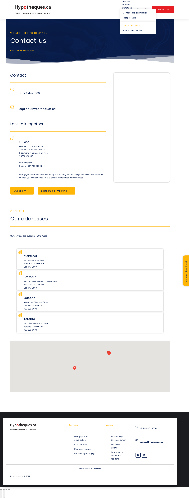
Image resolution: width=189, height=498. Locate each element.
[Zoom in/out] (9, 489)
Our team (20, 191)
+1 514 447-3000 (30, 93)
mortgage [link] (75, 174)
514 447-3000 (164, 9)
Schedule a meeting (54, 191)
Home (12, 50)
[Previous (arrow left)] (1, 494)
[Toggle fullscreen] (6, 489)
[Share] (4, 489)
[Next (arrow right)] (4, 494)
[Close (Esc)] (1, 489)
